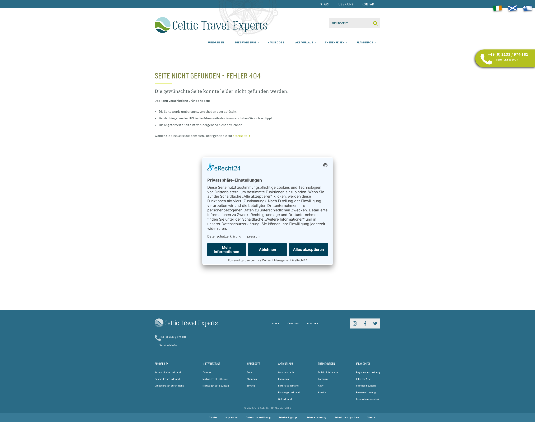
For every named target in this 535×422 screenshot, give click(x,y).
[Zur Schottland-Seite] (512, 8)
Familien (323, 378)
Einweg (251, 385)
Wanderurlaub (286, 372)
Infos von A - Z (363, 378)
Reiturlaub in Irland (288, 385)
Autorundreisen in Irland (168, 372)
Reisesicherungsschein (368, 399)
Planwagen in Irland (289, 392)
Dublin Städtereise (328, 372)
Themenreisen (335, 42)
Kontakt (369, 4)
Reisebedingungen (366, 385)
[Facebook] (365, 323)
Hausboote (276, 42)
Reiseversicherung (366, 392)
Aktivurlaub (304, 42)
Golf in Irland (285, 399)
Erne (249, 372)
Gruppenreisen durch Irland (169, 385)
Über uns (345, 4)
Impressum (231, 417)
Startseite (240, 136)
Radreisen (283, 378)
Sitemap (371, 417)
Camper (207, 372)
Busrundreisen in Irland (167, 378)
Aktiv (321, 385)
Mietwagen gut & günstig (216, 385)
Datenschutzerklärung (258, 417)
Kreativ (322, 392)
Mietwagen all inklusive (215, 378)
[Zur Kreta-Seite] (527, 8)
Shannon (252, 378)
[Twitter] (375, 323)
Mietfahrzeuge (246, 42)
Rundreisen (216, 42)
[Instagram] (355, 323)
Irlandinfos (365, 42)
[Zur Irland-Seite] (497, 9)
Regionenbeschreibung (368, 372)
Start (325, 4)
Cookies (213, 417)
